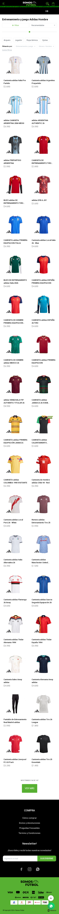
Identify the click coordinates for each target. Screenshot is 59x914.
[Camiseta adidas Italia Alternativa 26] (15, 544)
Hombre (45, 46)
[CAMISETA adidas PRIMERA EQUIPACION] (43, 344)
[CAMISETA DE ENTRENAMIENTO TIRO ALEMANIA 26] (43, 145)
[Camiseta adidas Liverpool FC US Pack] (15, 744)
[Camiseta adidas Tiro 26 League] (43, 704)
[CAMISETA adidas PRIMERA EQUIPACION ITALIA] (15, 225)
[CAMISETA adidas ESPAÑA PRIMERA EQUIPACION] (43, 265)
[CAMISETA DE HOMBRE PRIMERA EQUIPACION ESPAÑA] (15, 304)
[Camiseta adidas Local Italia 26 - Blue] (43, 225)
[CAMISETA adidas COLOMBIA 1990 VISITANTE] (15, 464)
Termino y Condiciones (29, 833)
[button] (47, 3)
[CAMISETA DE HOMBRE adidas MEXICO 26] (15, 344)
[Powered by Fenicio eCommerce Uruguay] (52, 910)
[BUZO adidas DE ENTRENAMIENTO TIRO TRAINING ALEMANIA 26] (15, 185)
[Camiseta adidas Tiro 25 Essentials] (43, 744)
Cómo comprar (29, 818)
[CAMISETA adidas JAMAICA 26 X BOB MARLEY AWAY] (43, 384)
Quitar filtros (7, 50)
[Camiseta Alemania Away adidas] (43, 664)
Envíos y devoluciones (29, 823)
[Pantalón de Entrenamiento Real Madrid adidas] (15, 704)
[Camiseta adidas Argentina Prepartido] (43, 65)
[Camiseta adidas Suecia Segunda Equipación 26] (43, 584)
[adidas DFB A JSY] (43, 185)
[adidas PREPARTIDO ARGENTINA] (15, 145)
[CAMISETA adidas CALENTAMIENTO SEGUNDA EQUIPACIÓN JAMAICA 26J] (43, 424)
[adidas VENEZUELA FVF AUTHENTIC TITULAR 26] (15, 384)
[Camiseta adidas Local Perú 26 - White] (15, 504)
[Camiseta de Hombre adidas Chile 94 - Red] (43, 464)
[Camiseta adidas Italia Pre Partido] (15, 65)
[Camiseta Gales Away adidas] (15, 664)
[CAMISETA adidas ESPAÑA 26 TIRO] (43, 304)
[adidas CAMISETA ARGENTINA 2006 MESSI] (15, 105)
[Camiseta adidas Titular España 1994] (43, 624)
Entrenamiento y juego (24, 46)
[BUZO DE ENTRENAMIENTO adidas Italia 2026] (15, 265)
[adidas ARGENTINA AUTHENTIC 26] (43, 105)
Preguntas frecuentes (29, 828)
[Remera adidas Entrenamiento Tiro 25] (43, 504)
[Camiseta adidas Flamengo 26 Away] (15, 584)
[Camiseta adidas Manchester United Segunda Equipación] (43, 544)
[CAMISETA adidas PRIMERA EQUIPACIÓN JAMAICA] (15, 424)
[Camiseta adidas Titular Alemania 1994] (15, 624)
